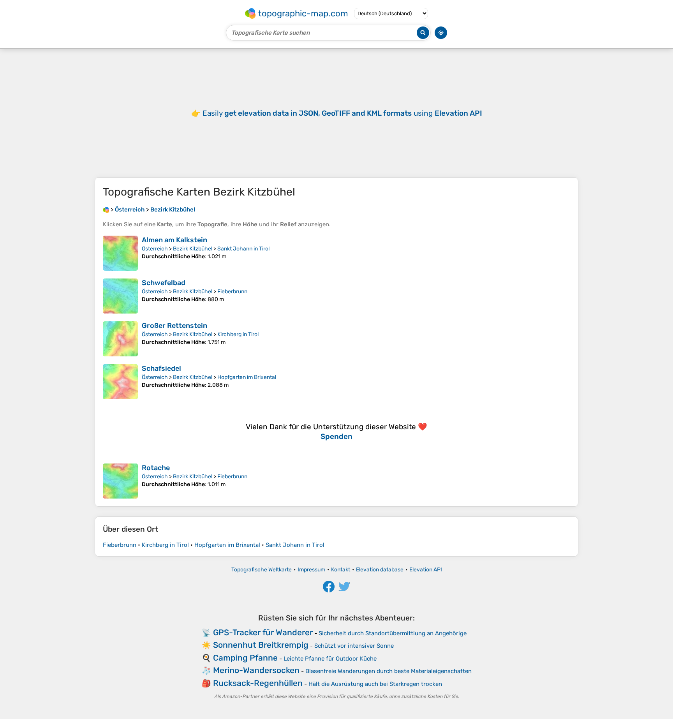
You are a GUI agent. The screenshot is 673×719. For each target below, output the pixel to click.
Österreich (155, 248)
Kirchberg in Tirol (238, 334)
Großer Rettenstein (174, 325)
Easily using (342, 113)
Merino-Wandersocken (256, 670)
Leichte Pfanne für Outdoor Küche (330, 658)
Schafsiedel (161, 368)
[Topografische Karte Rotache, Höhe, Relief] (120, 481)
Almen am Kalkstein (174, 240)
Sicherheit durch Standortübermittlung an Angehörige (393, 633)
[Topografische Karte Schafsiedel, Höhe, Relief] (120, 381)
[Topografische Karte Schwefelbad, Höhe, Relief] (120, 296)
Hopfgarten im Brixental (246, 377)
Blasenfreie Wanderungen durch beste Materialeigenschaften (388, 671)
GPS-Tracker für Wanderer (263, 632)
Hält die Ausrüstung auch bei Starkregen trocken (375, 683)
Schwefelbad (163, 282)
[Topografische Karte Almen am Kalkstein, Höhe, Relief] (120, 253)
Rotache (156, 467)
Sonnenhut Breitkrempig (260, 645)
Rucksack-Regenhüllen (258, 683)
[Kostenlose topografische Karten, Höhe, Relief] (106, 209)
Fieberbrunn (232, 291)
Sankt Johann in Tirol (243, 248)
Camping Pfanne (245, 658)
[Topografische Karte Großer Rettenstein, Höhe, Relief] (120, 338)
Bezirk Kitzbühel (192, 248)
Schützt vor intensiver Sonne (354, 645)
